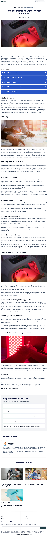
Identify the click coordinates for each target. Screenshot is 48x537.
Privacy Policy (28, 516)
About (2, 516)
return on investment (24, 246)
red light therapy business (7, 66)
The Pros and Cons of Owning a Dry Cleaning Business (11, 485)
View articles (6, 454)
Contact (3, 518)
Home (14, 7)
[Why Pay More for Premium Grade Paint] (12, 495)
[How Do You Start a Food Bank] (36, 474)
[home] (3, 1)
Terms (26, 518)
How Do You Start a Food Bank (34, 484)
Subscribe (43, 528)
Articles (20, 7)
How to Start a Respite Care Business (10, 388)
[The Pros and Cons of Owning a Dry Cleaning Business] (12, 474)
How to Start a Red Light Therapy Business (29, 7)
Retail (20, 17)
